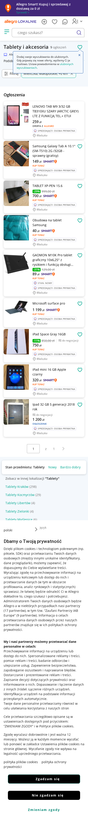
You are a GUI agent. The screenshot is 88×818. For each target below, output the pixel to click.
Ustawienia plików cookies (60, 744)
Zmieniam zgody (44, 810)
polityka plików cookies (21, 762)
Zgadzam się (48, 779)
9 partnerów (26, 615)
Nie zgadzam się (48, 795)
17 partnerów (15, 610)
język (43, 527)
